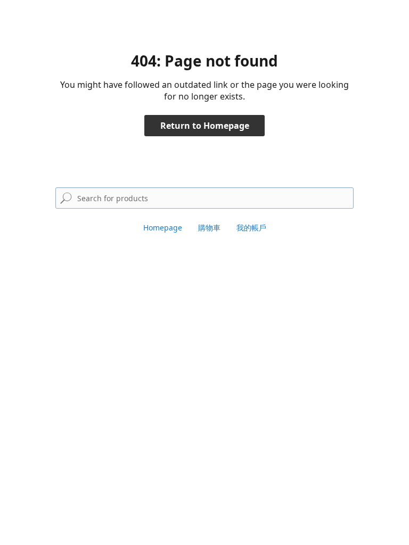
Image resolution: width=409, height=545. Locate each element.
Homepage (162, 227)
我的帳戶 (251, 227)
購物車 (209, 227)
